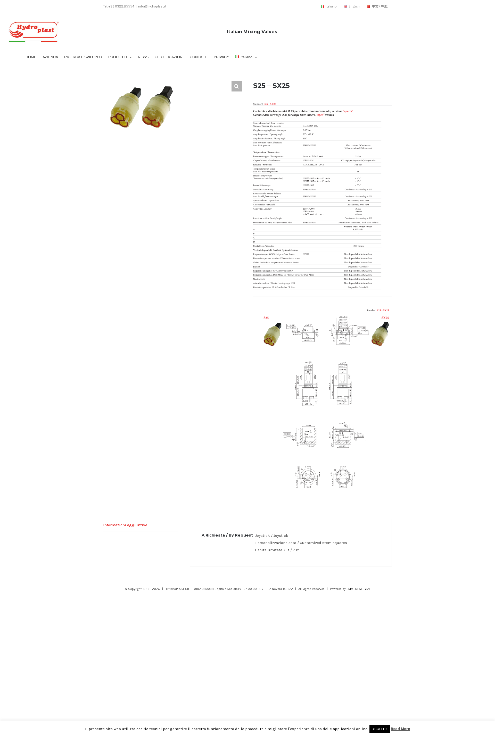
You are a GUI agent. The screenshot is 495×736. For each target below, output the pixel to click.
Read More (400, 728)
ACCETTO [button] (380, 729)
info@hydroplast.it (152, 6)
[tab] (140, 525)
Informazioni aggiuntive (125, 525)
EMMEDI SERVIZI (358, 589)
